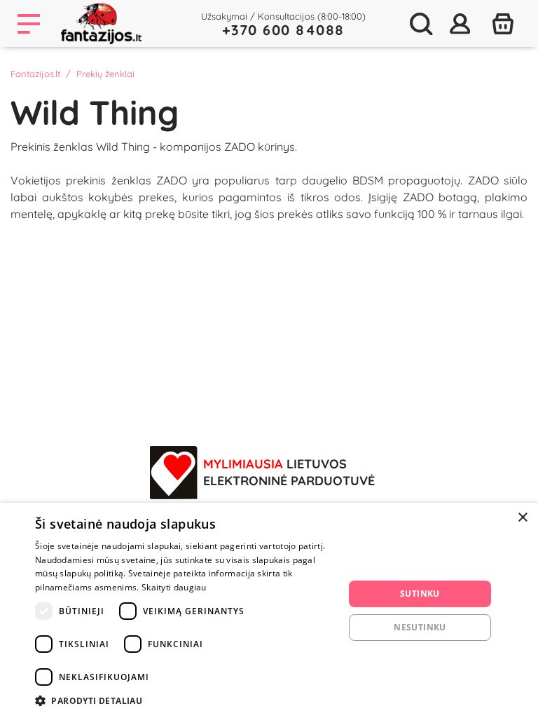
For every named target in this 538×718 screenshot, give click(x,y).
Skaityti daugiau (174, 587)
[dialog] (269, 610)
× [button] (522, 518)
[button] (185, 700)
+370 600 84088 (283, 30)
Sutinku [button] (420, 594)
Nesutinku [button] (420, 627)
